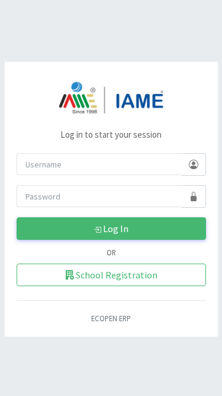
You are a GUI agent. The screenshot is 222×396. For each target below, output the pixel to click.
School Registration (115, 275)
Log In (114, 229)
